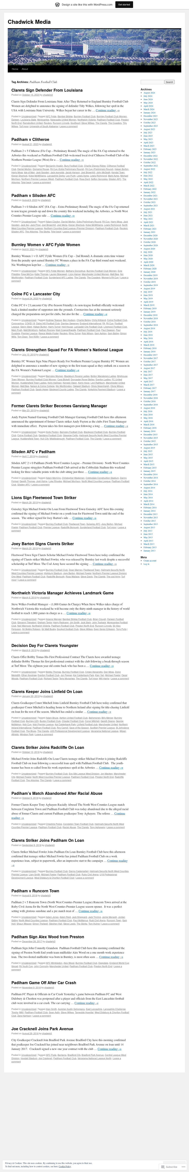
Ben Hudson (69, 320)
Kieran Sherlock (19, 175)
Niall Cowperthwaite (66, 329)
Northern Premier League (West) (37, 178)
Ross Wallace (73, 576)
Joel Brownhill (88, 172)
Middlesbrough (57, 438)
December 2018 (150, 314)
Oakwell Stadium (81, 386)
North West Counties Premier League (51, 776)
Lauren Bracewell (58, 274)
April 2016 (148, 421)
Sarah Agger (42, 389)
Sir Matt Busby (49, 629)
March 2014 (149, 504)
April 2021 (148, 221)
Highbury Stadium (53, 573)
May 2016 (148, 417)
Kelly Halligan (55, 382)
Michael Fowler (83, 573)
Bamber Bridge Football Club (77, 619)
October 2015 (150, 441)
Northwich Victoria (87, 119)
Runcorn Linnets (61, 122)
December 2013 (150, 514)
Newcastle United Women (63, 119)
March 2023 (149, 145)
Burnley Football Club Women (112, 116)
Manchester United (108, 724)
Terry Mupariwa (67, 678)
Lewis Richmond (98, 175)
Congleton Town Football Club (78, 823)
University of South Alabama (44, 126)
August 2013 (149, 527)
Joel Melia (62, 224)
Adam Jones (52, 916)
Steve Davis (87, 576)
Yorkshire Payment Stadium (101, 389)
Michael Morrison (71, 481)
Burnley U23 (32, 721)
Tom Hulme (94, 923)
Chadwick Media (29, 21)
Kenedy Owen (70, 382)
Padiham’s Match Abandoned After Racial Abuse (56, 793)
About (25, 69)
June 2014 (148, 494)
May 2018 (148, 338)
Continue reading (108, 110)
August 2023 (149, 129)
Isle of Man (29, 172)
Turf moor (23, 126)
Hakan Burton (121, 169)
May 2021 (148, 218)
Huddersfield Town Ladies (33, 382)
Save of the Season (79, 727)
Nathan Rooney (47, 329)
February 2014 (150, 507)
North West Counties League (96, 481)
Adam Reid (65, 916)
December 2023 (150, 115)
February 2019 (150, 308)
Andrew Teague (54, 320)
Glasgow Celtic (70, 435)
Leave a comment (69, 126)
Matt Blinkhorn (30, 329)
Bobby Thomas (53, 671)
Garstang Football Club (50, 435)
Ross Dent (84, 178)
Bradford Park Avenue (93, 1054)
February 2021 (150, 228)
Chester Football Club (73, 721)
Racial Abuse (69, 827)
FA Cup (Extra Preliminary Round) (67, 169)
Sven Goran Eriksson (104, 629)
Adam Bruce (52, 717)
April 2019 (148, 301)
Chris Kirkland (99, 320)
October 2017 (150, 361)
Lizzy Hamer (74, 274)
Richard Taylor (51, 678)
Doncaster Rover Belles (82, 379)
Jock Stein (86, 622)
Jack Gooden (42, 172)
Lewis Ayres (83, 175)
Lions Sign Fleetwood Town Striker (43, 497)
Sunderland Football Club (93, 527)
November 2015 (151, 437)
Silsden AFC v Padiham (33, 451)
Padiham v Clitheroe (30, 139)
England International (90, 323)
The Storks (44, 231)
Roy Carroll (62, 727)
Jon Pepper (66, 675)
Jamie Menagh (109, 916)
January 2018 (149, 351)
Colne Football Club (117, 320)
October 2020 (150, 241)
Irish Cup (27, 724)
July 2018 (148, 331)
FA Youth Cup (26, 966)
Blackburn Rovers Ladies (77, 376)
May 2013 (148, 537)
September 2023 (151, 125)
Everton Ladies (103, 379)
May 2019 (148, 298)
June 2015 (148, 454)
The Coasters (115, 122)
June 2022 (148, 175)
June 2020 (148, 255)
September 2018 (151, 324)
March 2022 (149, 185)
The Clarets (101, 122)
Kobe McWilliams (37, 175)
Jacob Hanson (72, 172)
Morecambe (43, 119)
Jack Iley (25, 224)
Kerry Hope (84, 382)
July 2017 (148, 371)
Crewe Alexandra (94, 671)
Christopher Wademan (73, 477)
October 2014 (150, 480)
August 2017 (149, 368)
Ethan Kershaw (29, 675)
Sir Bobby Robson (31, 629)
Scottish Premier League (102, 727)
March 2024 (149, 109)
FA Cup (106, 221)
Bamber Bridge (65, 116)
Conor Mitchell (92, 721)
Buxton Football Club (50, 721)
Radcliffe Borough (70, 527)
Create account (150, 560)
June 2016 (148, 414)
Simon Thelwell (40, 923)
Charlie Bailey (84, 320)
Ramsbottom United (33, 122)
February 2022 (150, 188)
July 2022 (148, 172)
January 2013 (149, 550)
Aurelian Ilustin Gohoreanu (71, 1008)
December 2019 (150, 275)
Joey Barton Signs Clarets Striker (42, 543)
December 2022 (150, 155)
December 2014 (150, 474)
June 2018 (148, 334)
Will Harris (104, 678)
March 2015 (149, 464)
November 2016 (151, 397)
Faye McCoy (27, 274)
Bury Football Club (73, 165)
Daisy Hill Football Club (48, 323)
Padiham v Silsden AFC (33, 195)
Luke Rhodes (55, 481)
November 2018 (151, 318)
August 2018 (149, 328)
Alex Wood (68, 962)
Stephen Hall (55, 923)
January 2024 (149, 112)
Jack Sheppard (79, 916)
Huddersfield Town (29, 438)
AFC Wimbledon (54, 962)
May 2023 (148, 139)
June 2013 (148, 533)
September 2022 (151, 165)
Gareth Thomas (27, 481)
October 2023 (150, 122)
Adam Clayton (53, 221)
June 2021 (148, 215)
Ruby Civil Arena (90, 874)
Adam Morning (53, 477)
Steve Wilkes (87, 122)
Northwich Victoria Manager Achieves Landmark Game (62, 592)
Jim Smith (75, 622)
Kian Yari (99, 675)
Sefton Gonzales (99, 178)
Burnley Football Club (85, 116)
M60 (21, 1012)
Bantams (62, 1054)
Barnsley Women (54, 376)
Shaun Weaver (24, 923)
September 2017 (151, 364)
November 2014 (151, 477)
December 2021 (150, 195)
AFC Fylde (51, 116)
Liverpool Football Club (115, 326)
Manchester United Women (95, 274)
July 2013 (148, 530)
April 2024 (148, 105)
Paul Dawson (108, 329)
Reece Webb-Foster (49, 333)
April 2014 (148, 500)
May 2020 (148, 258)
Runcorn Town (114, 920)
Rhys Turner (75, 333)
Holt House (67, 326)
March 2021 (149, 225)
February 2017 (150, 387)
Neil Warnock (24, 625)
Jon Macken (107, 773)
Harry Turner (54, 326)
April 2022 (148, 182)
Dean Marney (75, 569)
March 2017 (149, 384)
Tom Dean (22, 336)
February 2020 (150, 268)
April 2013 (148, 540)
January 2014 (149, 510)
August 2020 (149, 248)
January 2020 (149, 271)
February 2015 (150, 467)
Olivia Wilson (116, 386)
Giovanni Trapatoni (26, 622)
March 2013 (149, 543)
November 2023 (151, 119)
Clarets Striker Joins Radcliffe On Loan (47, 747)
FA (103, 323)
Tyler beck (26, 182)
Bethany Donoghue (75, 270)
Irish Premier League (43, 724)
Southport (75, 122)
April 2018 (148, 341)
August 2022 (149, 168)
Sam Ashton (100, 333)
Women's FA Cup (110, 277)
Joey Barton (107, 523)
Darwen (15, 119)
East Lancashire (94, 1008)
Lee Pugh (71, 175)
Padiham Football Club (108, 119)
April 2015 (148, 460)
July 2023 (148, 132)
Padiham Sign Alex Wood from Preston (47, 936)
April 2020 (148, 261)
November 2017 (151, 358)
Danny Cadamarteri (79, 871)
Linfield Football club (87, 724)
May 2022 (148, 178)
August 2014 (149, 487)
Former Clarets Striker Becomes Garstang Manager (59, 405)
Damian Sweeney (70, 323)
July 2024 (148, 95)
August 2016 (149, 407)
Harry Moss (17, 172)
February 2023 (150, 148)
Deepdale (103, 962)
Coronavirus (17, 323)
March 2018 (149, 344)
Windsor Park (26, 734)
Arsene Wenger (53, 619)
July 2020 (148, 251)
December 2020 (150, 235)
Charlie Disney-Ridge (95, 165)
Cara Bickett (63, 379)
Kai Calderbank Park (83, 675)
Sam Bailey (113, 333)
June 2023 (148, 135)
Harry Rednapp (61, 622)
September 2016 (151, 404)
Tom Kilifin (34, 336)
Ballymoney (94, 717)
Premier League (29, 333)
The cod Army (113, 576)
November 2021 (151, 198)
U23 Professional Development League (70, 730)
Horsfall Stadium (29, 1058)
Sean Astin (54, 1012)
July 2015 (148, 450)
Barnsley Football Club (71, 431)
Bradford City (74, 1054)
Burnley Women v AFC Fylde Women (45, 244)
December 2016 (150, 394)
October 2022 (150, 162)
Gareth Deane (108, 721)
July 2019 (148, 291)
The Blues (31, 730)
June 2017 (148, 374)
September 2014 (151, 484)
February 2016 (150, 427)
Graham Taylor (44, 622)
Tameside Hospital (84, 1012)
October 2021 (150, 202)
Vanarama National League (104, 730)
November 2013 (151, 517)
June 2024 (148, 99)
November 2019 (151, 278)
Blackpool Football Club (96, 431)
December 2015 (150, 434)
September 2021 (151, 205)
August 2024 (149, 92)
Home (15, 69)
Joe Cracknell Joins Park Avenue (42, 1028)
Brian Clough (99, 619)
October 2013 (150, 520)
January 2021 (149, 231)
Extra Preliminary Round (89, 221)
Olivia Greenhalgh (100, 386)
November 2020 (151, 238)
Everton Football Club (48, 675)
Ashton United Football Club (73, 717)
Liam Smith (34, 874)
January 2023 (149, 152)
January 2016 (149, 431)
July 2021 (148, 212)
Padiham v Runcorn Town (35, 890)
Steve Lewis (69, 923)
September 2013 (151, 523)
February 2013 (150, 547)
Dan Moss (109, 671)
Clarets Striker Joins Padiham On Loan (47, 840)
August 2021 (149, 208)
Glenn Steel (26, 326)
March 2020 (149, 265)
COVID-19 (30, 323)
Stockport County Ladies (61, 389)
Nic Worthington (64, 386)
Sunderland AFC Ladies (61, 277)
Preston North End (84, 625)
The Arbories (31, 231)
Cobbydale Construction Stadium (102, 477)
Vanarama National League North (94, 1058)
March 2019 (149, 304)
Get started (124, 4)
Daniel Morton (24, 169)
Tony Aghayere (97, 827)
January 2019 (149, 311)
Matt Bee (114, 274)
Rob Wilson (87, 333)
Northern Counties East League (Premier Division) (69, 228)
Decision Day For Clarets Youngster (44, 645)
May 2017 (148, 377)
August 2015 (149, 447)
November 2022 (151, 158)
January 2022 (149, 192)
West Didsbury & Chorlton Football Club (54, 877)
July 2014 (148, 490)
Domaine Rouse (41, 169)
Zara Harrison (24, 1015)
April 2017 (148, 381)
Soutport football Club (68, 629)
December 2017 (150, 354)
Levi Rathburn (98, 382)
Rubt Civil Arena (97, 920)
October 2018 (150, 321)
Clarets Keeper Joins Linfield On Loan (47, 691)
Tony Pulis (121, 629)
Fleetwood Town (77, 523)
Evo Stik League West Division (84, 773)
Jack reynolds (57, 172)
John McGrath (103, 172)
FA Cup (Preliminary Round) (99, 169)
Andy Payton (52, 431)
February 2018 (150, 348)
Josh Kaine (41, 481)
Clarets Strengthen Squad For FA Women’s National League (67, 349)
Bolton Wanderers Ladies (103, 376)
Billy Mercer (107, 717)
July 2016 (148, 411)
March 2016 (149, 424)
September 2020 (151, 245)
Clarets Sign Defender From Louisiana (47, 90)
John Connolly (41, 966)
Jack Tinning (94, 916)
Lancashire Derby (56, 175)
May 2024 (148, 102)
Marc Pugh (16, 329)
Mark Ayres (113, 175)
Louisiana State (28, 119)
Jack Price (35, 224)
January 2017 (149, 391)
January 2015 (149, 470)
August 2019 (149, 288)
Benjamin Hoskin (54, 165)
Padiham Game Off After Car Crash (43, 982)
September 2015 (151, 444)
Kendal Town (118, 172)
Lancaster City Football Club (88, 326)
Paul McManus (80, 920)
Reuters (48, 122)
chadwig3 (48, 94)
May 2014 (148, 497)
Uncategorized (28, 116)
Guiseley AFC (93, 523)
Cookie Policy (65, 1166)
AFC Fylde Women (55, 270)
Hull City (44, 438)
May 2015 (148, 457)
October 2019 (150, 281)
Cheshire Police (54, 823)
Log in (146, 563)
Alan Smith (51, 1008)
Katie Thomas (41, 274)
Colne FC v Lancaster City (35, 293)
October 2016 (150, 401)
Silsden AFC (115, 178)
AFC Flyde (51, 1054)
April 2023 (148, 142)
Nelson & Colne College (42, 386)
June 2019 (148, 295)
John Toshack (99, 622)
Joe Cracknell (45, 1058)
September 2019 (151, 285)
